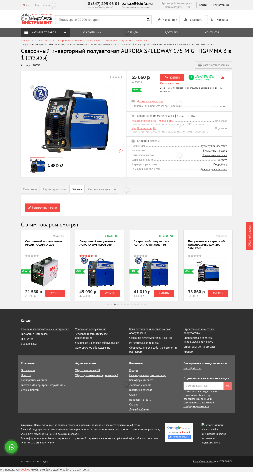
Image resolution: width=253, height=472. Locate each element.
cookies (25, 469)
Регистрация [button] (221, 5)
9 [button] (135, 304)
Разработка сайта (203, 461)
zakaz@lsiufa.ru (137, 3)
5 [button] (121, 304)
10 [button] (138, 304)
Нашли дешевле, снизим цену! (204, 77)
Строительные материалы (199, 346)
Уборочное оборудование (90, 329)
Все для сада (28, 343)
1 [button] (108, 304)
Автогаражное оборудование (92, 347)
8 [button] (131, 304)
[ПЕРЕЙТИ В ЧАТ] (11, 447)
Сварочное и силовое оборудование (97, 343)
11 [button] (141, 304)
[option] (74, 118)
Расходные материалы (34, 334)
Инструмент (28, 338)
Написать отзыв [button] (44, 207)
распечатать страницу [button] (216, 65)
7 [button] (128, 304)
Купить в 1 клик (169, 83)
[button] (222, 77)
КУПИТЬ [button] (174, 77)
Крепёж (188, 351)
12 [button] (145, 304)
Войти (203, 5)
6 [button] (124, 304)
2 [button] (111, 304)
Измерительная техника (144, 343)
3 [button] (114, 304)
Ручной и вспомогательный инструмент (45, 329)
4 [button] (118, 304)
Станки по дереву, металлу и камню (150, 337)
